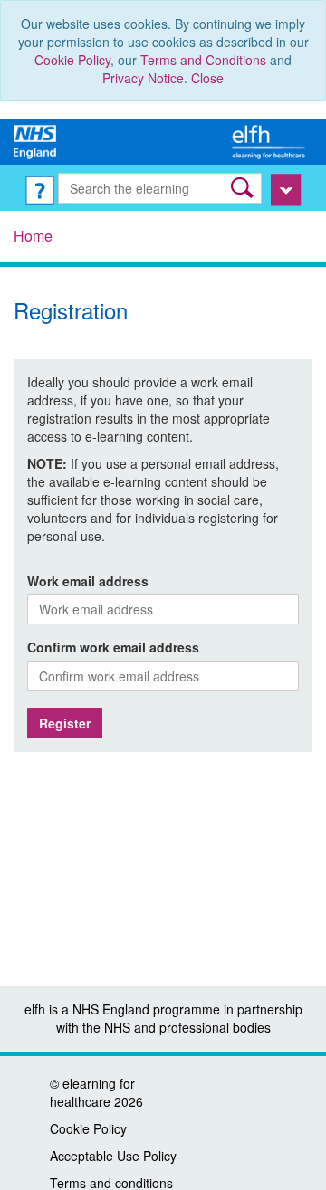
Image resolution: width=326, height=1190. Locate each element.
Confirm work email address (113, 647)
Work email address (88, 581)
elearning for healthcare (92, 1092)
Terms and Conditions (203, 60)
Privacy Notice (143, 78)
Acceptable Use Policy (113, 1156)
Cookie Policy (72, 60)
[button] (244, 187)
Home (33, 235)
